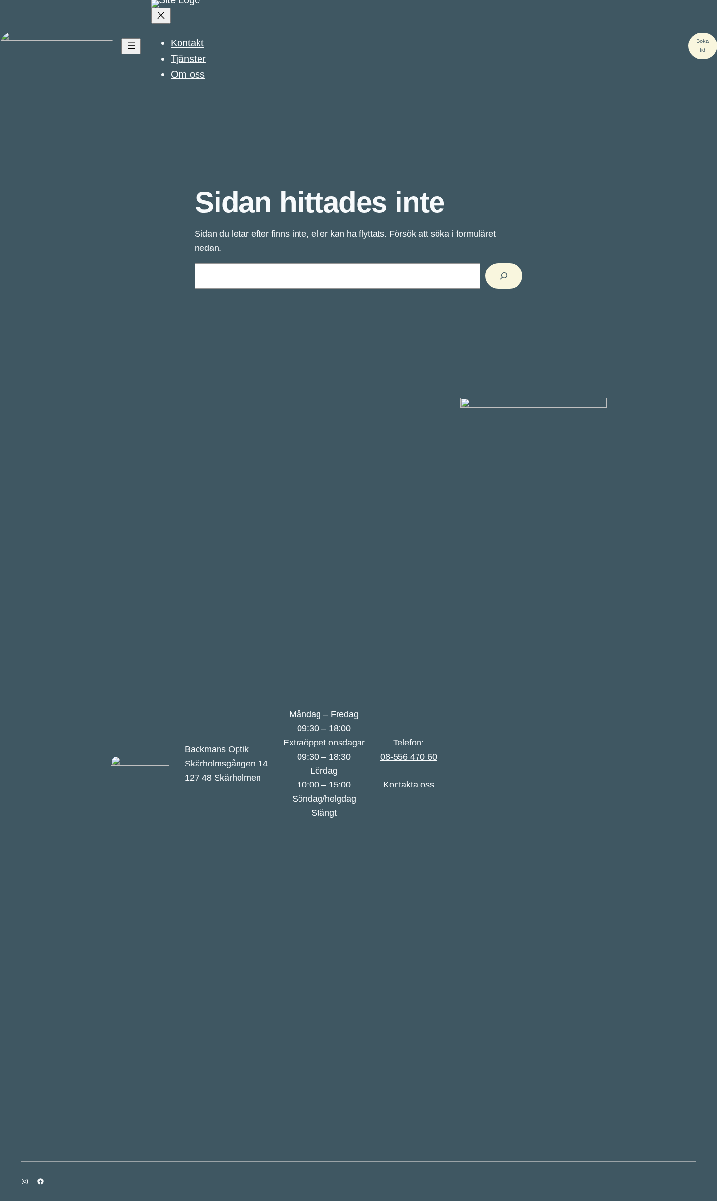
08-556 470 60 (408, 757)
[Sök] (503, 276)
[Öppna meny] (131, 46)
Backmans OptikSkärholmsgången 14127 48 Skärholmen (226, 764)
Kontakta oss (408, 784)
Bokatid (703, 45)
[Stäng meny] (161, 16)
